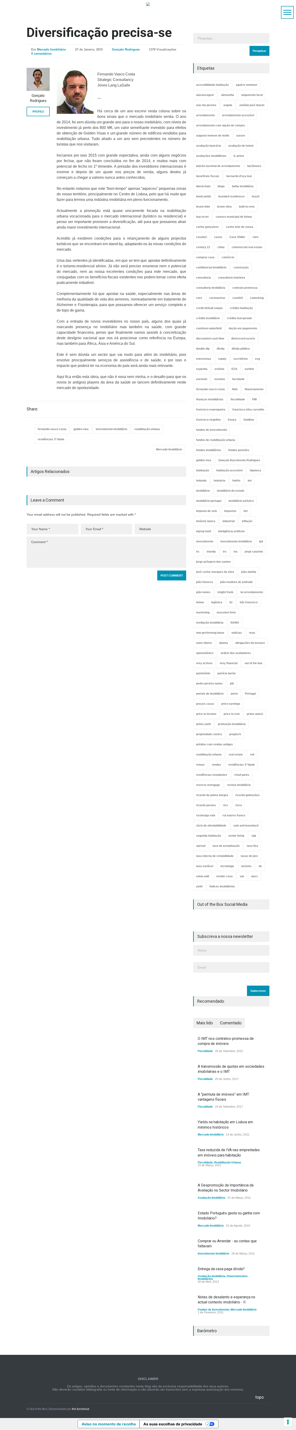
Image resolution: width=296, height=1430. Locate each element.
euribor (249, 369)
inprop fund (203, 531)
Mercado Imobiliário (51, 49)
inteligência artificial (231, 531)
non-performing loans (210, 632)
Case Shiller (237, 237)
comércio (228, 257)
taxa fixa (252, 845)
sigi (253, 835)
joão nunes (203, 592)
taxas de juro (249, 856)
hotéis (236, 480)
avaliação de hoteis (241, 145)
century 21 (203, 247)
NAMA (235, 622)
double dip (203, 348)
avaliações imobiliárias (211, 156)
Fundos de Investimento (213, 1309)
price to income (206, 714)
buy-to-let (202, 216)
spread (200, 845)
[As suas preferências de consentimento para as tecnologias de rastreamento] (288, 1422)
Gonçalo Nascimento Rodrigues (239, 460)
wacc (254, 876)
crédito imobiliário (208, 318)
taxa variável (204, 866)
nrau (252, 632)
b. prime (239, 156)
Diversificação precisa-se (99, 32)
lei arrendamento (251, 592)
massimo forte (226, 612)
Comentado (230, 1022)
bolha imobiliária (242, 186)
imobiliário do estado (230, 490)
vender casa (224, 876)
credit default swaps (209, 308)
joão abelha (248, 572)
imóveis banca (205, 521)
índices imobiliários (222, 886)
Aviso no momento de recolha (109, 1424)
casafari (201, 237)
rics (225, 805)
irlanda (211, 551)
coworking (257, 298)
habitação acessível (229, 470)
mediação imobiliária (209, 622)
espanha (201, 369)
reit (252, 754)
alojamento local (252, 95)
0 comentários (41, 53)
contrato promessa (245, 287)
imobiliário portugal (208, 500)
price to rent (232, 714)
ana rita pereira (206, 105)
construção (241, 267)
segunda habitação (208, 835)
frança (232, 419)
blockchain (203, 186)
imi (250, 480)
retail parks (241, 774)
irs (224, 551)
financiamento (254, 389)
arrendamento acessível (238, 115)
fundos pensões (238, 450)
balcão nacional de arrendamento (218, 166)
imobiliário (203, 490)
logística (216, 602)
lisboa (200, 602)
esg (257, 358)
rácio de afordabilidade (211, 825)
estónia (219, 369)
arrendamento (205, 115)
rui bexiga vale (205, 815)
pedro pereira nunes (209, 683)
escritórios (241, 358)
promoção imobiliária (232, 724)
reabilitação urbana (147, 429)
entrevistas (203, 358)
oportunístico (204, 653)
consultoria (203, 277)
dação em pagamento (243, 328)
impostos (230, 511)
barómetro (254, 166)
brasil (255, 196)
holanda (201, 480)
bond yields (203, 196)
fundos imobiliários (208, 450)
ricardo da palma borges (212, 795)
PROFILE (38, 111)
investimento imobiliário (111, 429)
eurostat (201, 379)
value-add (202, 876)
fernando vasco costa (52, 429)
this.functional (80, 1409)
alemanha (227, 95)
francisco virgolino (208, 419)
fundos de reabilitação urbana (215, 440)
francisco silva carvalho (248, 409)
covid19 (237, 298)
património (203, 673)
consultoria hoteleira (231, 277)
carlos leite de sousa (239, 227)
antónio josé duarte (252, 105)
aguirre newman (246, 84)
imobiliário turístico (241, 500)
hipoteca (255, 470)
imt (246, 511)
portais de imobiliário (210, 693)
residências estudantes (211, 774)
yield (199, 886)
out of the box (253, 663)
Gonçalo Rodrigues (126, 49)
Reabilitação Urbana (227, 1162)
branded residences (231, 196)
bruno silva (224, 206)
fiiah (234, 389)
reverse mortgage (208, 785)
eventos (219, 379)
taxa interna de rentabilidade (215, 856)
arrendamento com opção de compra (220, 125)
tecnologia (227, 866)
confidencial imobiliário (211, 267)
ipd (261, 541)
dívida (221, 348)
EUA (234, 369)
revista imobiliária (239, 785)
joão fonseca (204, 582)
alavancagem (205, 95)
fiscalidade (238, 399)
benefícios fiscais (207, 176)
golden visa (81, 429)
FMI (254, 399)
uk (260, 866)
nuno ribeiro (204, 643)
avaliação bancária (208, 145)
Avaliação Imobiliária (211, 1197)
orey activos (204, 663)
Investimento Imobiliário (213, 1253)
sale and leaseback (246, 825)
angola (227, 105)
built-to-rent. (247, 206)
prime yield (203, 724)
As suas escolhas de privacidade (172, 1424)
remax (200, 764)
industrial (228, 521)
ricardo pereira (206, 805)
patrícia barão (226, 673)
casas (218, 237)
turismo (246, 866)
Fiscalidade (205, 1051)
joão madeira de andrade (236, 582)
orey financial (228, 663)
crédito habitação (241, 308)
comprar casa (205, 257)
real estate (236, 754)
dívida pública (241, 348)
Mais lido (205, 1022)
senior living (236, 835)
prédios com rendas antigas (214, 744)
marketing (203, 612)
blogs (221, 186)
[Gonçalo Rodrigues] (38, 79)
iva (235, 551)
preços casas (205, 703)
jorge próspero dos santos (213, 561)
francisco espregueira (210, 409)
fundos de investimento (211, 429)
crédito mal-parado (239, 318)
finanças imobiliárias (209, 399)
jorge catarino (254, 551)
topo (259, 1397)
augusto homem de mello (212, 135)
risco (238, 805)
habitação (202, 470)
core (199, 298)
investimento (204, 541)
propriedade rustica (209, 734)
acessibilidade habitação (212, 84)
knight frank (225, 592)
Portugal (250, 693)
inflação (247, 521)
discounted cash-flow (210, 338)
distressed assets (243, 338)
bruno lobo (203, 206)
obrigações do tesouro (250, 643)
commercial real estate (247, 247)
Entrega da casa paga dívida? (221, 1269)
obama (223, 643)
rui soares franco (233, 815)
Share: (32, 409)
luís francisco (249, 602)
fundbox (249, 419)
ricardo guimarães (247, 795)
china (221, 247)
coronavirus (217, 298)
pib (232, 683)
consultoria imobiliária (210, 287)
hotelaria (219, 480)
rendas (216, 764)
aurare (240, 135)
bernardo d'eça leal (239, 176)
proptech (235, 734)
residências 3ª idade (51, 439)
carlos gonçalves (207, 227)
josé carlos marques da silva (215, 572)
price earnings (230, 703)
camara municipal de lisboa (234, 216)
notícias (236, 632)
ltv (231, 602)
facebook (238, 379)
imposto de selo (206, 511)
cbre (256, 237)
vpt (242, 876)
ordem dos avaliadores (236, 653)
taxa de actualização (226, 845)
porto (234, 693)
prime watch (255, 714)
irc (198, 551)
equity (222, 358)
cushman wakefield (209, 328)
